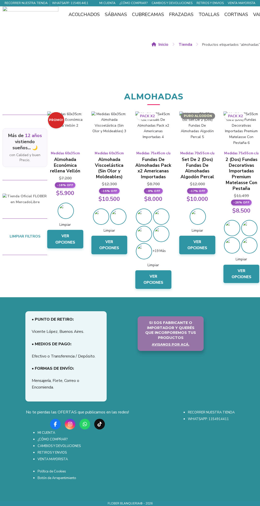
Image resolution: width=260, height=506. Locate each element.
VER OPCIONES (65, 239)
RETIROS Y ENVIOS (210, 3)
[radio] (65, 210)
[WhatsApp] (85, 422)
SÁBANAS (116, 14)
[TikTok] (99, 422)
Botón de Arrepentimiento (57, 478)
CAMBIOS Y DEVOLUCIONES (172, 3)
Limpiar (65, 224)
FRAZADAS (181, 14)
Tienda (185, 44)
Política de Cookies (52, 471)
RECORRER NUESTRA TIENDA (26, 3)
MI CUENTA (107, 3)
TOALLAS (209, 14)
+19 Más (159, 251)
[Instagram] (70, 422)
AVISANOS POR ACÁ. (170, 344)
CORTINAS (236, 14)
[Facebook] (55, 422)
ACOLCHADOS (84, 14)
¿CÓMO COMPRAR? (134, 3)
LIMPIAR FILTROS (25, 236)
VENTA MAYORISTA (241, 3)
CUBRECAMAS (148, 14)
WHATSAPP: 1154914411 (70, 3)
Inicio (163, 44)
